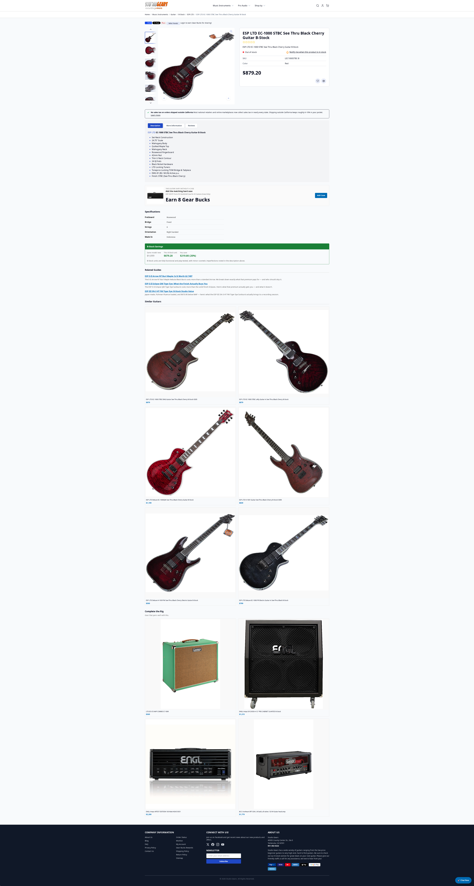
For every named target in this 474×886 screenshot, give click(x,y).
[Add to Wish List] (317, 80)
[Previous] (164, 98)
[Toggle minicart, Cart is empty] (327, 5)
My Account (181, 844)
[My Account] (322, 5)
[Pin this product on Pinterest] (163, 23)
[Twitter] (207, 844)
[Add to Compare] (323, 80)
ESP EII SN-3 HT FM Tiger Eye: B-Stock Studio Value (169, 291)
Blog (147, 841)
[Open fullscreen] (196, 66)
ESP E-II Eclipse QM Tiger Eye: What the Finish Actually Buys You (176, 283)
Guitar (173, 14)
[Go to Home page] (156, 5)
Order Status (181, 837)
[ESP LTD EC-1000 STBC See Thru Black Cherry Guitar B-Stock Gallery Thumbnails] (151, 66)
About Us (148, 837)
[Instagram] (217, 844)
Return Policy (181, 854)
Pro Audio (242, 5)
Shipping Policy (182, 851)
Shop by (258, 5)
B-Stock (181, 14)
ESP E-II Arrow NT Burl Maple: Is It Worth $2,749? (168, 276)
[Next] (228, 98)
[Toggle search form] (317, 5)
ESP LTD (190, 14)
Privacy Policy (150, 847)
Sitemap (179, 858)
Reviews (191, 125)
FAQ (146, 844)
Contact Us (149, 851)
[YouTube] (222, 844)
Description (155, 125)
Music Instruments (222, 5)
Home (147, 14)
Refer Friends (173, 23)
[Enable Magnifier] (231, 31)
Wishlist (179, 841)
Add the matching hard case (179, 191)
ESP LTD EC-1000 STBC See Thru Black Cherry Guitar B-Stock (221, 14)
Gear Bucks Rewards (184, 847)
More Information (174, 125)
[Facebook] (212, 844)
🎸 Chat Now (463, 880)
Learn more (155, 115)
